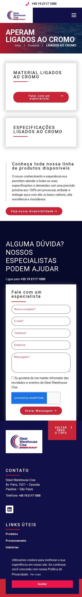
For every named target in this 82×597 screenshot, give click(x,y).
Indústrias (12, 547)
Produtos (12, 534)
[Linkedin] (9, 509)
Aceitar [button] (42, 584)
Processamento (16, 540)
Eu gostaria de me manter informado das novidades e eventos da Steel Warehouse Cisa (40, 382)
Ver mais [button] (35, 574)
